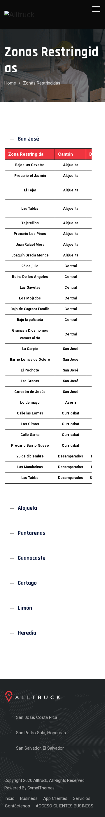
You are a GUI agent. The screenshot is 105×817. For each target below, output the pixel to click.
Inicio (9, 798)
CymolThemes (41, 788)
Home (10, 83)
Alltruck (40, 780)
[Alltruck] (19, 14)
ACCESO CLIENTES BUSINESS (64, 806)
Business (29, 798)
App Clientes (55, 798)
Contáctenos (17, 806)
